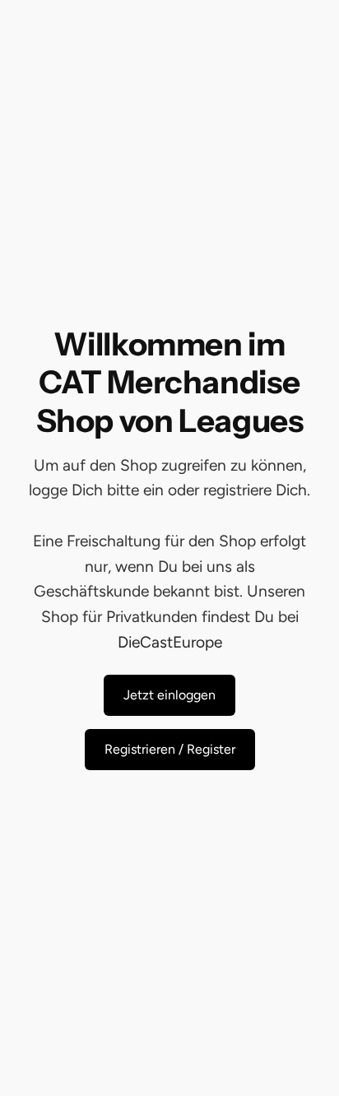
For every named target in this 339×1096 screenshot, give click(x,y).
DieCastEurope (170, 642)
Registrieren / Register (169, 749)
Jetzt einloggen (169, 695)
